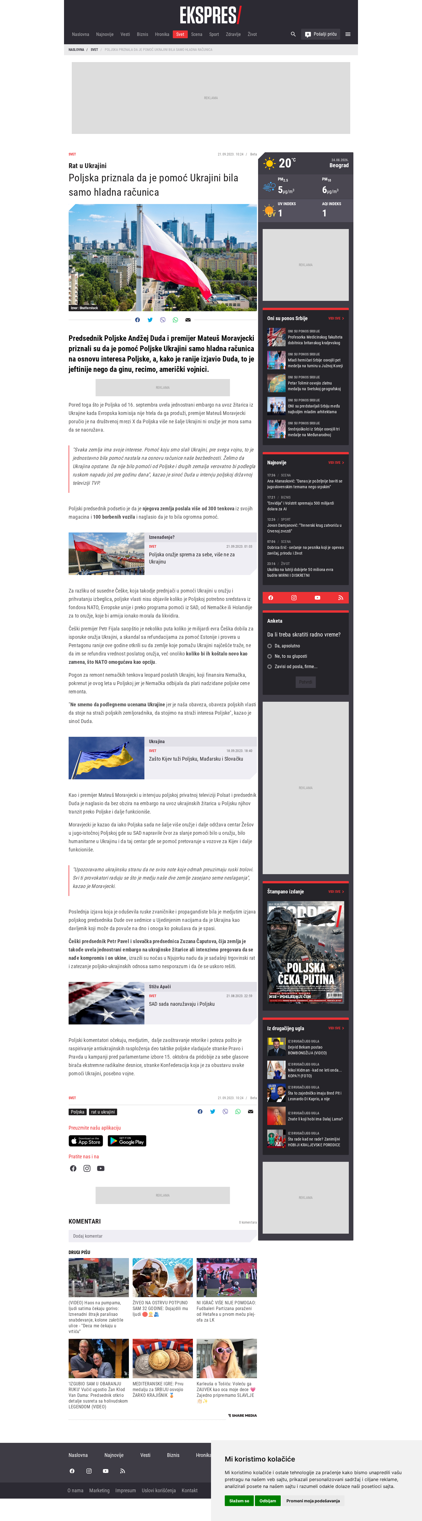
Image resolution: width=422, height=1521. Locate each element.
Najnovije (105, 34)
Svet (180, 34)
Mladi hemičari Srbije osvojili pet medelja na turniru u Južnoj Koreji (305, 360)
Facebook (73, 1168)
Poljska (77, 1112)
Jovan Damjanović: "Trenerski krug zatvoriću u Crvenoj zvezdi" (305, 525)
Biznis (142, 34)
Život (252, 34)
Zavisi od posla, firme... (296, 666)
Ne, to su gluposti (291, 656)
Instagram (87, 1168)
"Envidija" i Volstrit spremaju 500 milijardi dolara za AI (305, 503)
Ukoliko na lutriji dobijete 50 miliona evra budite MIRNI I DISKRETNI (305, 569)
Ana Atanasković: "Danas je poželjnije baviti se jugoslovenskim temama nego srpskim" (305, 481)
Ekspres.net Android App (127, 1141)
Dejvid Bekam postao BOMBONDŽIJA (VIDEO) (305, 1047)
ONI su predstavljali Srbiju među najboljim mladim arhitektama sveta (305, 406)
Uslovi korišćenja (159, 1490)
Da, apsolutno (287, 646)
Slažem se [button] (239, 1500)
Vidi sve (334, 318)
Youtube (100, 1168)
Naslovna (80, 34)
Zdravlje (233, 34)
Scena (196, 34)
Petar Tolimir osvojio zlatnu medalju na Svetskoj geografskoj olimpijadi (305, 383)
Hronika (162, 34)
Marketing (99, 1490)
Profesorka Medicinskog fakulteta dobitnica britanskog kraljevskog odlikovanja (305, 337)
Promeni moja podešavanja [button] (313, 1500)
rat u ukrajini (103, 1112)
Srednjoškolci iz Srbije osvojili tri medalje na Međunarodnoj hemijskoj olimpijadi (305, 429)
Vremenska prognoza (306, 163)
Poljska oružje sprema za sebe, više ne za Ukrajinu (163, 553)
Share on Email (188, 320)
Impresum (125, 1490)
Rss (340, 597)
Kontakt (190, 1490)
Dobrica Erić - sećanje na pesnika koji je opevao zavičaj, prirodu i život (305, 547)
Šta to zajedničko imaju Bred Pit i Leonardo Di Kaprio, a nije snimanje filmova (305, 1093)
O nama (75, 1490)
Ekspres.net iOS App (86, 1141)
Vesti (125, 34)
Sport (214, 34)
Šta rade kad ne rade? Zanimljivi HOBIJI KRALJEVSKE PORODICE (305, 1139)
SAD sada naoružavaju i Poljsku (163, 1003)
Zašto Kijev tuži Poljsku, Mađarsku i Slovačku (163, 758)
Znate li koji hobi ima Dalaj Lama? (305, 1116)
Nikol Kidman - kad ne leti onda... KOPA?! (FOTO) (305, 1070)
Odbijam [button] (268, 1500)
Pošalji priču (325, 34)
